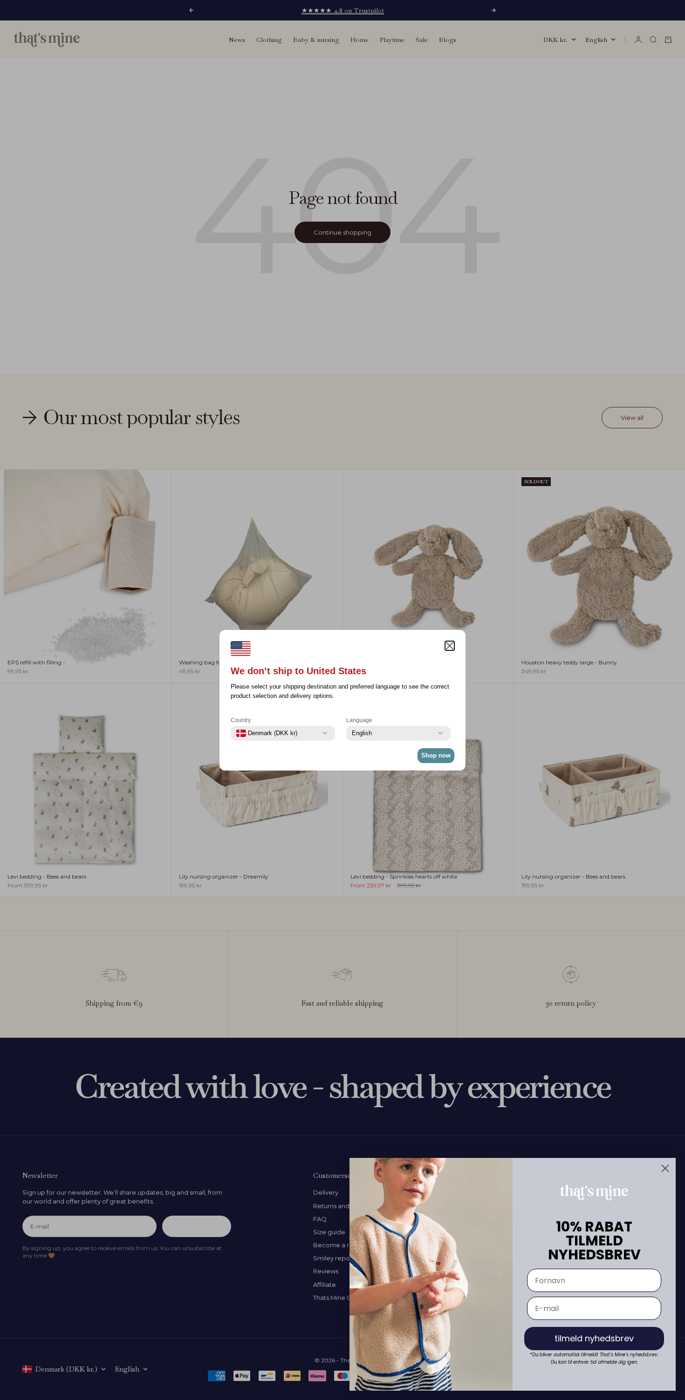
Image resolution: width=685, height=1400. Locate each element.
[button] (449, 645)
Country (241, 720)
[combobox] (266, 733)
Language (359, 720)
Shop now (436, 755)
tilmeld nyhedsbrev (594, 1338)
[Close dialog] (665, 1168)
